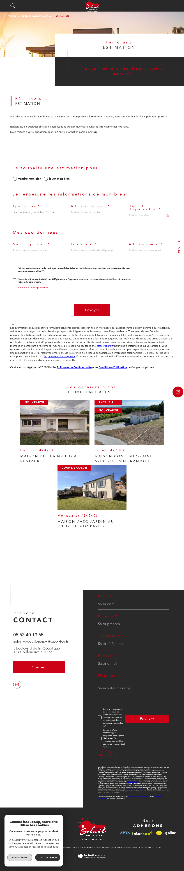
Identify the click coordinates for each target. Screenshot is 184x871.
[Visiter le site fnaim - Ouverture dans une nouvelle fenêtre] (159, 833)
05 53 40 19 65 (28, 635)
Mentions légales (113, 847)
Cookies (157, 847)
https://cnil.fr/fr (105, 346)
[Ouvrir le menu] (171, 6)
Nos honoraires (85, 847)
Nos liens (133, 847)
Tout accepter (47, 857)
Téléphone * (84, 244)
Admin (125, 847)
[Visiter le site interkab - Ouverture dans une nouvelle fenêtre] (142, 833)
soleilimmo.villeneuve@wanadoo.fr (40, 641)
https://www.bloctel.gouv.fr (59, 356)
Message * (109, 675)
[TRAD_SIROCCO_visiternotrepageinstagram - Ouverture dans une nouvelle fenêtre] (17, 684)
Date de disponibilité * (145, 208)
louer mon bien (59, 179)
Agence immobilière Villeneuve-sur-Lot (30, 15)
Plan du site (99, 847)
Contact (178, 249)
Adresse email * (146, 244)
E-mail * (107, 655)
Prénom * (108, 616)
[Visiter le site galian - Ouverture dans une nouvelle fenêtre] (170, 833)
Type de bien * (26, 206)
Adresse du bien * (90, 206)
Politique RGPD (145, 847)
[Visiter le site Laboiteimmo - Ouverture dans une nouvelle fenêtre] (92, 860)
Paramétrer (19, 857)
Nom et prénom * (31, 244)
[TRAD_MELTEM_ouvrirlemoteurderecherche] (12, 5)
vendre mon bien (29, 179)
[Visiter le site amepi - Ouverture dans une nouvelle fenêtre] (125, 833)
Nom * (104, 596)
